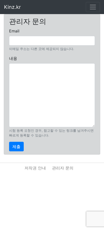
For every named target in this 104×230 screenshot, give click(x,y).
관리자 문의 (62, 167)
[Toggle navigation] (93, 7)
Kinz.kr (12, 7)
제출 (16, 146)
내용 (13, 58)
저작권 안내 (35, 167)
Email (14, 30)
